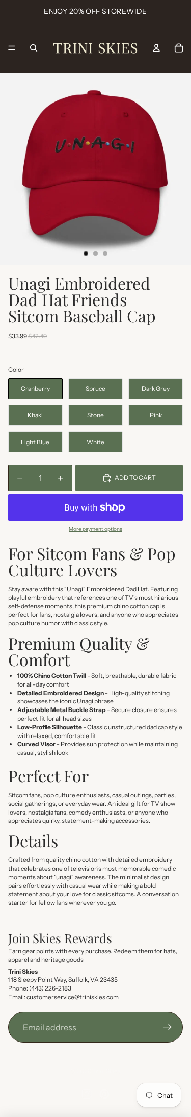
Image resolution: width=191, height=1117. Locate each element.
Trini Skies (106, 1071)
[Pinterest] (104, 1094)
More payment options (95, 529)
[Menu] (11, 48)
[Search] (33, 48)
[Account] (156, 48)
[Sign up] (167, 1027)
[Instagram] (86, 1094)
